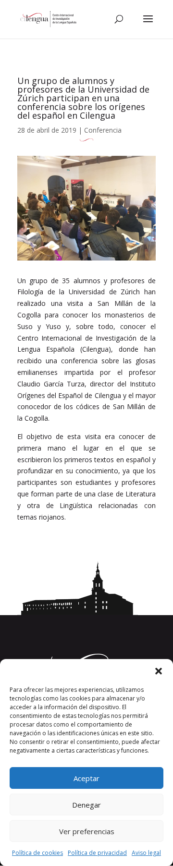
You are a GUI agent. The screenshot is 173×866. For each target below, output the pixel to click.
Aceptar (86, 778)
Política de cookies (37, 853)
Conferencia (103, 130)
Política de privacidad (97, 853)
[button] (158, 671)
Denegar (86, 805)
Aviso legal (146, 853)
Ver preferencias (86, 831)
